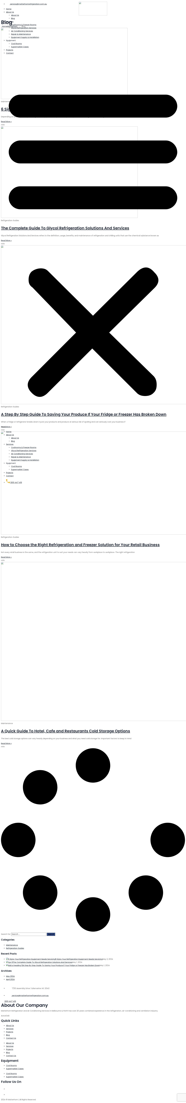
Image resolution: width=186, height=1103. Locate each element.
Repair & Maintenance (21, 34)
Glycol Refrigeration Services (23, 28)
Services (9, 21)
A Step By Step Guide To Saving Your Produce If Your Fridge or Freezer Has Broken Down (61, 965)
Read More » (6, 557)
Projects (9, 50)
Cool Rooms (16, 43)
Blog (13, 18)
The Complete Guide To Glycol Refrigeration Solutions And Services (42, 962)
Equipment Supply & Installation (25, 37)
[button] (93, 242)
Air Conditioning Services (22, 31)
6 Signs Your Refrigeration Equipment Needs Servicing (78, 959)
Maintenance (12, 945)
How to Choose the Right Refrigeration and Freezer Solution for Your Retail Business (80, 544)
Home (8, 431)
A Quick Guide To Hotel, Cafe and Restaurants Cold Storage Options (65, 731)
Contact (10, 53)
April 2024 (10, 979)
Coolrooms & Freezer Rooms (23, 24)
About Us (10, 435)
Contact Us (11, 1038)
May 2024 (10, 976)
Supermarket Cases (20, 47)
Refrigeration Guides (15, 948)
